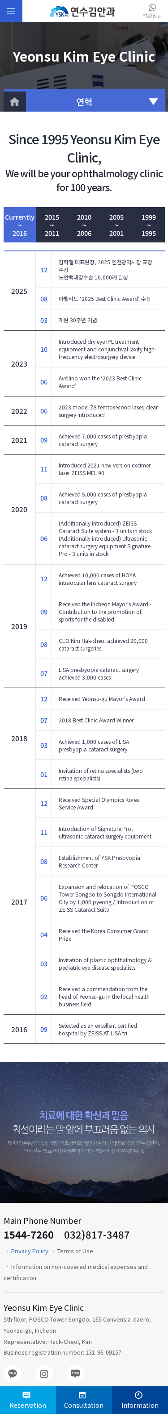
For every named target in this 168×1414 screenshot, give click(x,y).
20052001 (116, 225)
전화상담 (152, 15)
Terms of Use (75, 1251)
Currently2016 (19, 225)
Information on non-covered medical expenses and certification (76, 1272)
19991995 (149, 225)
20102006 (84, 225)
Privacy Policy (29, 1251)
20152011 (52, 225)
